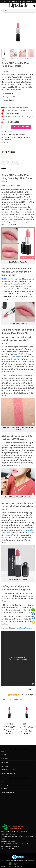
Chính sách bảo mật (7, 770)
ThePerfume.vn (16, 1)
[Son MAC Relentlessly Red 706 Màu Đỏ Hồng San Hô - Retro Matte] (27, 712)
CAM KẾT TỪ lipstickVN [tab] (13, 170)
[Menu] (2, 6)
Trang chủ (5, 58)
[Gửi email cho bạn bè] (13, 163)
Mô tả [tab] (3, 170)
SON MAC (20, 58)
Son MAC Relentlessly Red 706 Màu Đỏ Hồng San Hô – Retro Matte (26, 729)
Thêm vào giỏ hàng (21, 127)
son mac (7, 137)
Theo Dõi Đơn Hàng (7, 792)
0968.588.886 (15, 113)
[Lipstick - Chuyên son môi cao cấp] (18, 5)
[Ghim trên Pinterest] (17, 163)
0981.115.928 (15, 122)
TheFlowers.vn (27, 1)
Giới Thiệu (4, 758)
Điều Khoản (5, 766)
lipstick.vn (7, 1)
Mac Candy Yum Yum (24, 628)
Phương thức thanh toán (8, 773)
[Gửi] (32, 11)
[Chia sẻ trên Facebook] (3, 163)
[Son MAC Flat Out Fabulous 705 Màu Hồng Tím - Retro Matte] (9, 712)
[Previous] (4, 32)
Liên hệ (3, 755)
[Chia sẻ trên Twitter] (8, 163)
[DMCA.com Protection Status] (14, 863)
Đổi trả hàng (5, 762)
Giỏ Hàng (4, 788)
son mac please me (16, 137)
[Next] (31, 32)
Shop (13, 58)
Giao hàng (4, 785)
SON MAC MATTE (21, 134)
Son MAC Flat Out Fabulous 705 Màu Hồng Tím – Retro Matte (9, 729)
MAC (6, 142)
